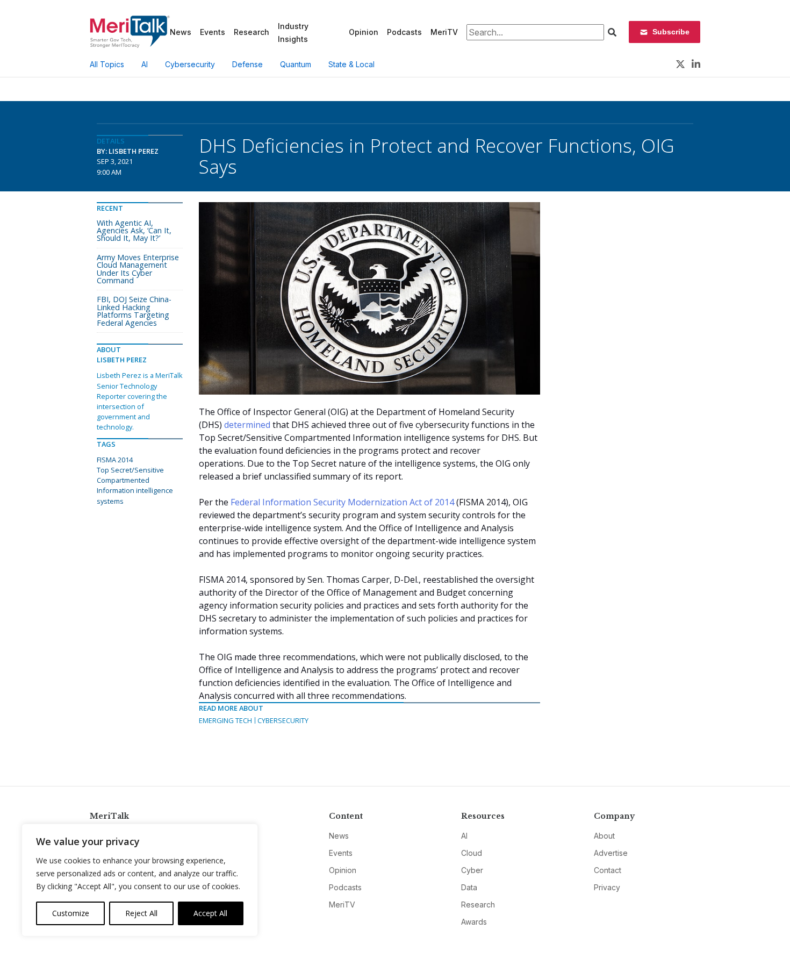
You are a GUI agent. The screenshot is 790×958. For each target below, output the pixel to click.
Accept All (210, 913)
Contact (607, 870)
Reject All (141, 913)
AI (144, 64)
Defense (247, 64)
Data (469, 887)
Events (212, 32)
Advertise (611, 852)
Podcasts (404, 32)
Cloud (471, 852)
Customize (70, 913)
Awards (474, 921)
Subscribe (671, 31)
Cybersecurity (190, 64)
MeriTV (444, 32)
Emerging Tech (225, 720)
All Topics (107, 64)
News (180, 32)
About (604, 835)
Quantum (295, 64)
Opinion (363, 32)
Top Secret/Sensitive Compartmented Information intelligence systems (135, 485)
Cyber (472, 870)
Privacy (607, 887)
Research (251, 32)
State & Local (351, 64)
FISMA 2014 (115, 459)
